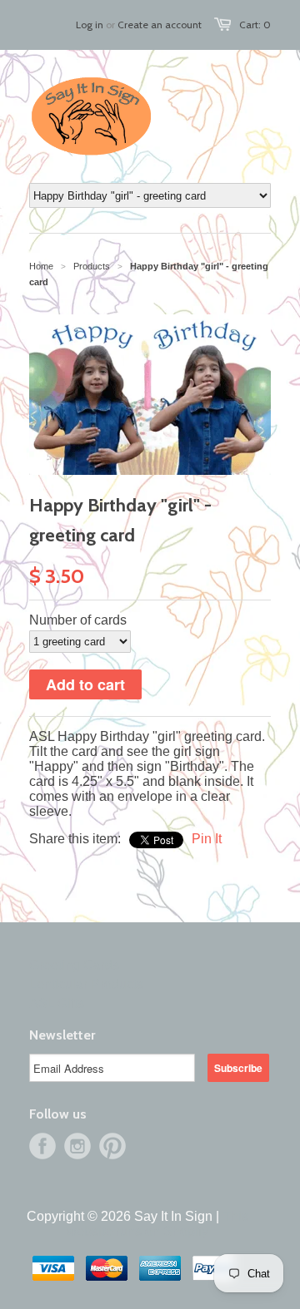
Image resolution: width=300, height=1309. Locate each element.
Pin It (207, 839)
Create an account (160, 24)
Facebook (42, 1146)
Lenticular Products (86, 984)
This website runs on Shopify (157, 1223)
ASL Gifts (56, 1003)
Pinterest (112, 1146)
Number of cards (78, 620)
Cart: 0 (255, 24)
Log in (89, 24)
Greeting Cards (74, 965)
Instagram (77, 1146)
